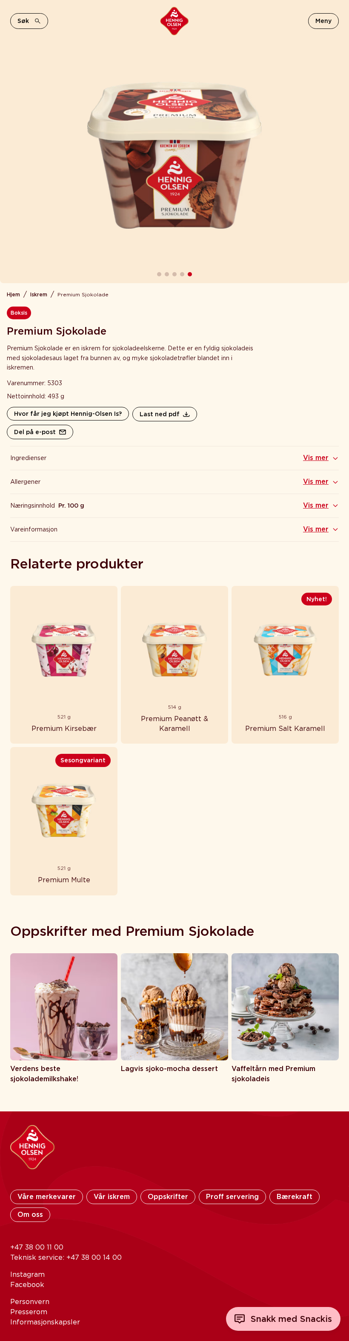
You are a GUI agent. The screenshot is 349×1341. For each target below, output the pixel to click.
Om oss (30, 1214)
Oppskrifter (168, 1197)
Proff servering (232, 1197)
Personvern (29, 1302)
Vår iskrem (112, 1197)
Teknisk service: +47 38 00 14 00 (66, 1257)
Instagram (27, 1274)
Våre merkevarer (46, 1197)
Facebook (27, 1285)
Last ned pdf (160, 414)
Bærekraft (294, 1197)
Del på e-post (35, 432)
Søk (23, 20)
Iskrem (38, 294)
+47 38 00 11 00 (36, 1247)
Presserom (28, 1312)
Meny (323, 20)
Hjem (13, 294)
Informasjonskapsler (45, 1322)
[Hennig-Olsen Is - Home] (174, 21)
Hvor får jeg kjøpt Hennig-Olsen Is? (68, 413)
